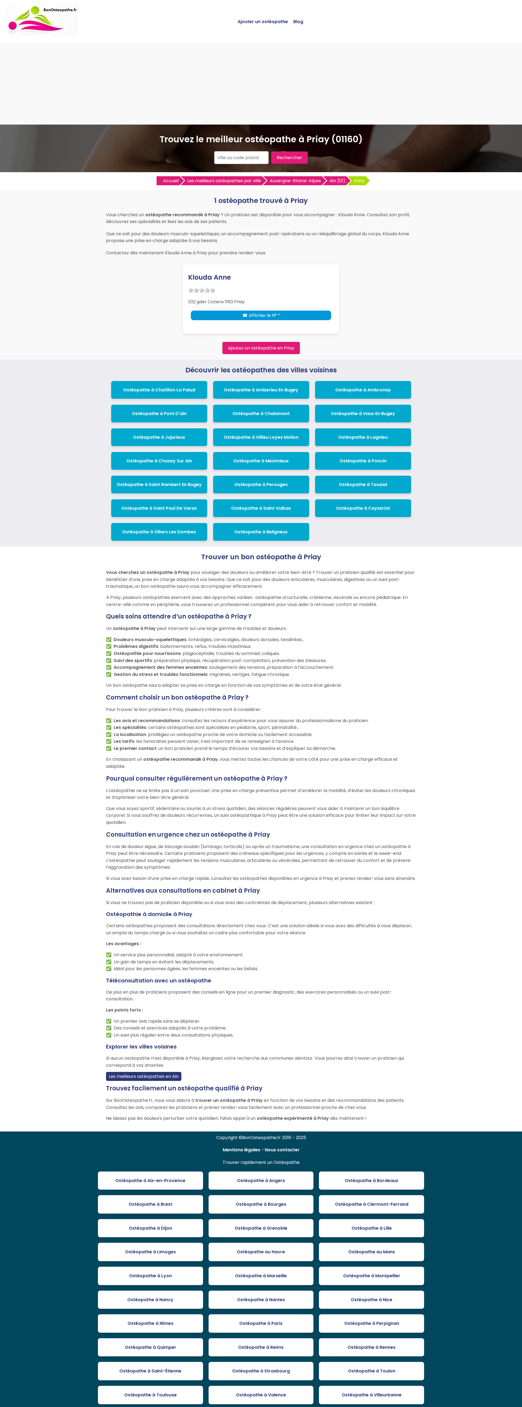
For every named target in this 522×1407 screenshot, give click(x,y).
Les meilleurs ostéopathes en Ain (144, 1076)
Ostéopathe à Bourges (261, 1204)
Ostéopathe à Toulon (371, 1371)
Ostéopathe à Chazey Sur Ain (159, 461)
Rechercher (289, 157)
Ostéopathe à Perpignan (371, 1323)
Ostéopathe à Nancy (150, 1300)
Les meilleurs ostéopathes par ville (224, 181)
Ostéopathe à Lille (372, 1228)
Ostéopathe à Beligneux (261, 532)
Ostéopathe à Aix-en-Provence (150, 1180)
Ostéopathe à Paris (260, 1323)
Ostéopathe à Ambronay (363, 390)
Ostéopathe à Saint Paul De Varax (159, 508)
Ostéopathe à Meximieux (261, 461)
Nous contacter (282, 1150)
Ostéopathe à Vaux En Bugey (363, 413)
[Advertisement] (261, 84)
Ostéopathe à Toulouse (150, 1395)
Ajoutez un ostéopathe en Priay (261, 348)
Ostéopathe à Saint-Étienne (150, 1371)
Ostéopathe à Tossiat (363, 484)
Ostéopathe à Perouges (261, 484)
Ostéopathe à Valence (261, 1395)
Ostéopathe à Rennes (371, 1347)
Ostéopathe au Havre (261, 1252)
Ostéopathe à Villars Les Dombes (159, 532)
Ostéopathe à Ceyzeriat (363, 508)
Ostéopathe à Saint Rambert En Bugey (159, 484)
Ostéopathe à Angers (261, 1180)
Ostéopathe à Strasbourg (261, 1371)
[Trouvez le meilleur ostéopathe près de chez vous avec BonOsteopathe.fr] (41, 34)
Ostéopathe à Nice (371, 1300)
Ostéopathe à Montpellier (371, 1276)
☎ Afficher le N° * (261, 315)
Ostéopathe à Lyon (150, 1276)
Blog (298, 21)
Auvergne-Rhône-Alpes (295, 181)
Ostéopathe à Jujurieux (159, 437)
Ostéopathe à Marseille (261, 1276)
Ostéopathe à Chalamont (261, 413)
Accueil (171, 181)
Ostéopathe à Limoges (150, 1252)
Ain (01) (337, 181)
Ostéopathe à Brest (150, 1204)
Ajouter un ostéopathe (263, 21)
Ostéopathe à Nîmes (150, 1323)
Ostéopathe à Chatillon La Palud (159, 390)
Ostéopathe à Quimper (150, 1347)
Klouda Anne (209, 277)
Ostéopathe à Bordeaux (371, 1180)
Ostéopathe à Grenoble (261, 1228)
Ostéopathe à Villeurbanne (372, 1395)
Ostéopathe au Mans (371, 1252)
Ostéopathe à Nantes (261, 1300)
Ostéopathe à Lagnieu (363, 437)
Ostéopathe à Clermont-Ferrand (371, 1204)
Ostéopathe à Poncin (363, 461)
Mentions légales (241, 1150)
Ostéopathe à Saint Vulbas (261, 508)
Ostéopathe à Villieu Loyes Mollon (261, 437)
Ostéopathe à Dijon (150, 1228)
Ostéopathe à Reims (261, 1347)
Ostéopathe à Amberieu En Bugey (261, 390)
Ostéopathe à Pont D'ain (159, 413)
